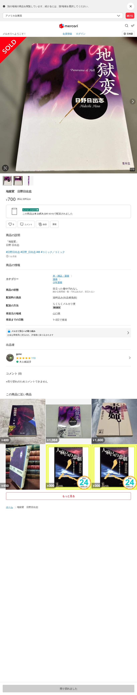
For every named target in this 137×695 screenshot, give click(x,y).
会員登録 (67, 33)
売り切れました (68, 688)
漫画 (55, 279)
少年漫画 (57, 282)
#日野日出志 (13, 252)
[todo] (133, 26)
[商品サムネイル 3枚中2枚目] (18, 180)
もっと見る (68, 496)
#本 (38, 252)
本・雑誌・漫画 (61, 275)
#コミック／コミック (53, 252)
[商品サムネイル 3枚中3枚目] (28, 180)
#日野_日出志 (28, 252)
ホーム (9, 507)
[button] (127, 26)
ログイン (80, 33)
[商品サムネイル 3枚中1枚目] (7, 180)
